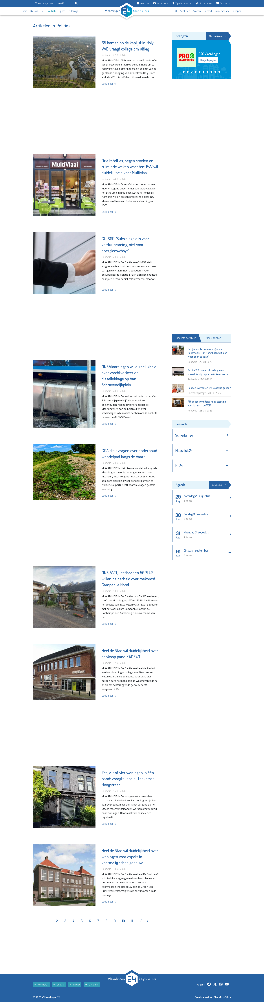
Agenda (144, 3)
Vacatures (162, 3)
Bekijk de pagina (208, 60)
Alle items (217, 484)
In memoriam (222, 11)
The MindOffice (222, 997)
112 (42, 11)
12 (140, 920)
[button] (184, 71)
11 (132, 920)
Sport (62, 11)
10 (123, 920)
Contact (60, 984)
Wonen (197, 11)
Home (24, 11)
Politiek (51, 11)
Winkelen (185, 11)
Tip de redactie (183, 3)
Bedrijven (237, 11)
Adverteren (205, 3)
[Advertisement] (97, 125)
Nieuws (34, 11)
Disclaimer (93, 984)
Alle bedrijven (215, 35)
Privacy (76, 984)
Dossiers (224, 3)
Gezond (208, 11)
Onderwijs (73, 11)
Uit (175, 11)
